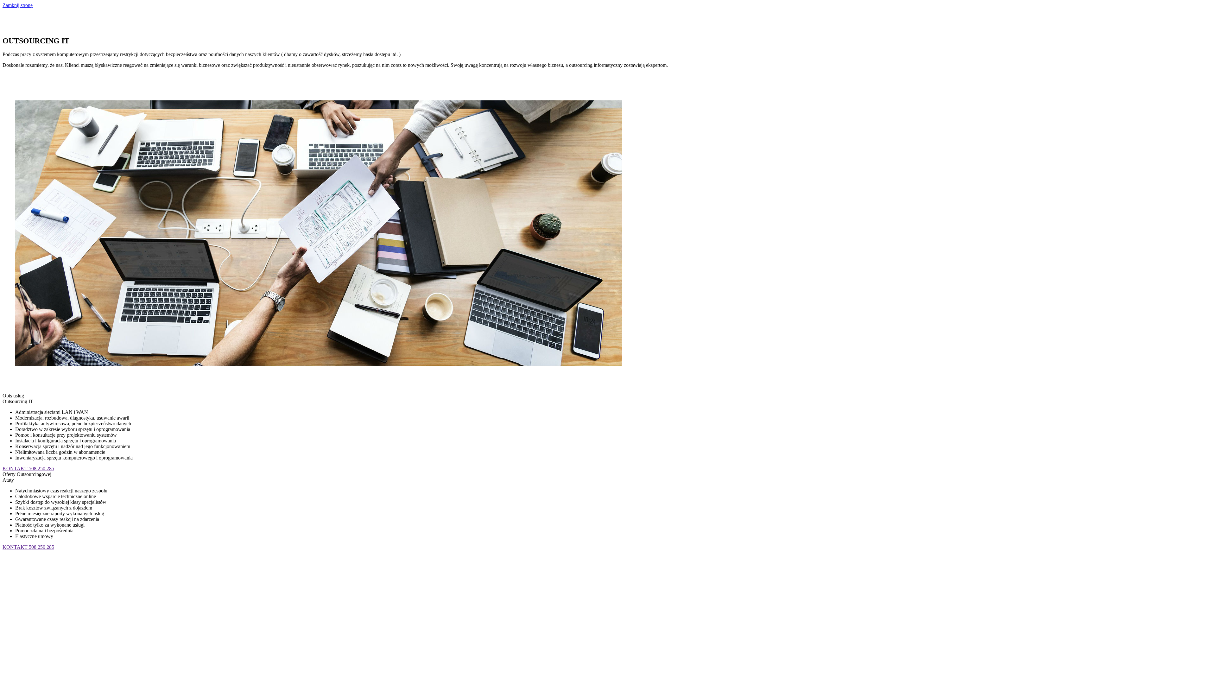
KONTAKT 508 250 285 (28, 468)
